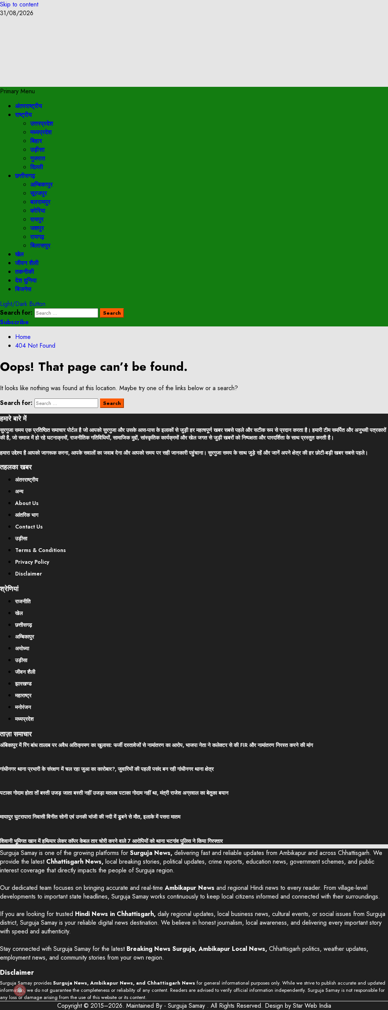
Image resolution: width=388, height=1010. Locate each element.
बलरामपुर (40, 202)
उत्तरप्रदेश (41, 123)
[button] (17, 91)
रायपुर (37, 219)
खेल (19, 254)
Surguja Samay (187, 1005)
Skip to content (19, 4)
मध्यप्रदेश (41, 132)
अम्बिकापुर (41, 184)
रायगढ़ (37, 236)
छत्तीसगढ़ (25, 175)
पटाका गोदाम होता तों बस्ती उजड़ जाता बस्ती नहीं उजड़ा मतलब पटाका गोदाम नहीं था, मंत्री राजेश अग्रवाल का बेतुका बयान (114, 793)
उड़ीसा (37, 149)
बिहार (36, 140)
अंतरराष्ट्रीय (28, 106)
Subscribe (14, 322)
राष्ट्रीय (23, 114)
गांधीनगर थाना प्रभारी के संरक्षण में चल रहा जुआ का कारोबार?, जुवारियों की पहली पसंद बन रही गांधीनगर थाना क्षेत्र (107, 769)
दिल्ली (36, 167)
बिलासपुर (40, 245)
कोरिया (37, 210)
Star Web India (312, 1005)
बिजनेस (23, 289)
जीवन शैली (27, 263)
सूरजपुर (38, 193)
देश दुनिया (26, 280)
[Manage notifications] (20, 990)
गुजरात (37, 158)
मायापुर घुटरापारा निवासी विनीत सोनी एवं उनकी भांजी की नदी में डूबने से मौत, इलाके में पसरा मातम (90, 816)
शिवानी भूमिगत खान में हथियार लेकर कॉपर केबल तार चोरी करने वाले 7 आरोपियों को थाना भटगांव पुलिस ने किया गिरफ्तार (111, 841)
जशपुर (37, 228)
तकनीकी (24, 271)
